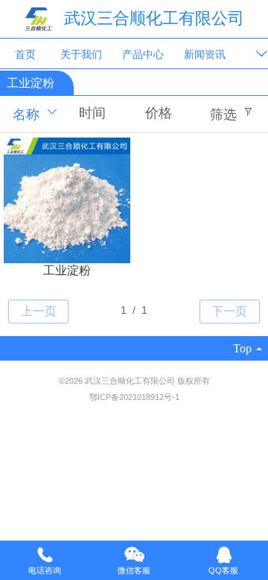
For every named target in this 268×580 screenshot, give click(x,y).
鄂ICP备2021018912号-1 (134, 397)
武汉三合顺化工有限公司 (154, 18)
